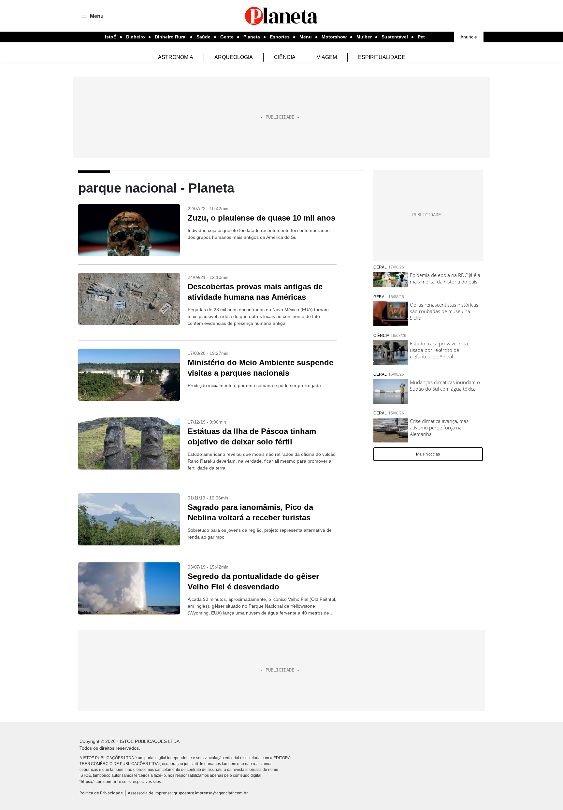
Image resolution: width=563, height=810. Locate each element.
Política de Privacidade (101, 792)
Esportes (280, 36)
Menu (305, 36)
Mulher (364, 36)
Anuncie (468, 36)
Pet (421, 36)
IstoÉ (110, 36)
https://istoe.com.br (99, 781)
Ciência (285, 57)
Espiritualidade (381, 57)
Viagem (327, 57)
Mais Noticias (428, 454)
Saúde (203, 36)
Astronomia (175, 57)
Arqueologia (233, 57)
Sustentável (395, 36)
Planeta (251, 36)
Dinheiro (135, 36)
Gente (227, 36)
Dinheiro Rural (171, 36)
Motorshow (334, 36)
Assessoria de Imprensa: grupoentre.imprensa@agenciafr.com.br (188, 792)
